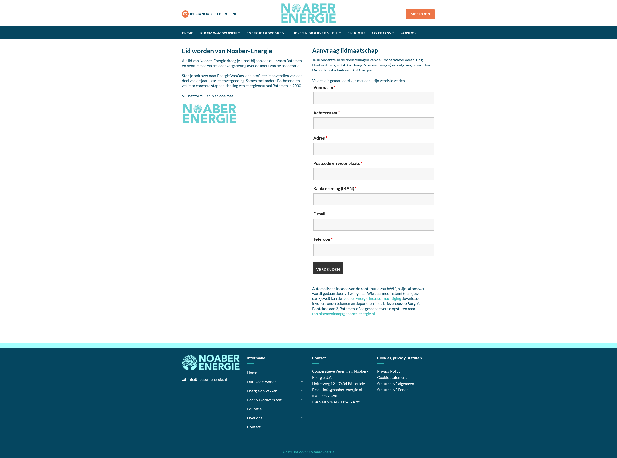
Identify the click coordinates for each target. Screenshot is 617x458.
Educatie (356, 33)
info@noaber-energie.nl (342, 389)
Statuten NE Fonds (392, 389)
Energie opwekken (265, 33)
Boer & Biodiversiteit (316, 33)
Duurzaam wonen (218, 33)
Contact (409, 33)
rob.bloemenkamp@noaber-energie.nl (343, 313)
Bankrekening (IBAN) (334, 188)
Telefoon (323, 239)
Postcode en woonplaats (337, 163)
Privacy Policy (388, 371)
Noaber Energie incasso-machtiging (371, 298)
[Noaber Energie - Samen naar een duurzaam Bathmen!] (308, 13)
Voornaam (324, 87)
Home (187, 33)
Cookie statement (392, 377)
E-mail (320, 213)
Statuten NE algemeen (395, 383)
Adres (320, 137)
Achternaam (326, 112)
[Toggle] (302, 381)
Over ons (381, 33)
